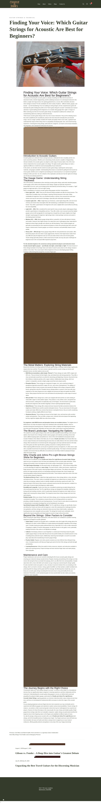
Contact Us (62, 4)
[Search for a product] (83, 4)
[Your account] (87, 4)
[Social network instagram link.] (37, 785)
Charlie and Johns (47, 497)
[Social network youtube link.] (37, 787)
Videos (49, 4)
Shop (39, 4)
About (44, 4)
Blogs (55, 4)
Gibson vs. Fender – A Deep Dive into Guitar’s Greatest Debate (47, 753)
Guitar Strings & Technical (22, 17)
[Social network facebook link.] (37, 784)
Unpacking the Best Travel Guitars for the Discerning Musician (47, 765)
